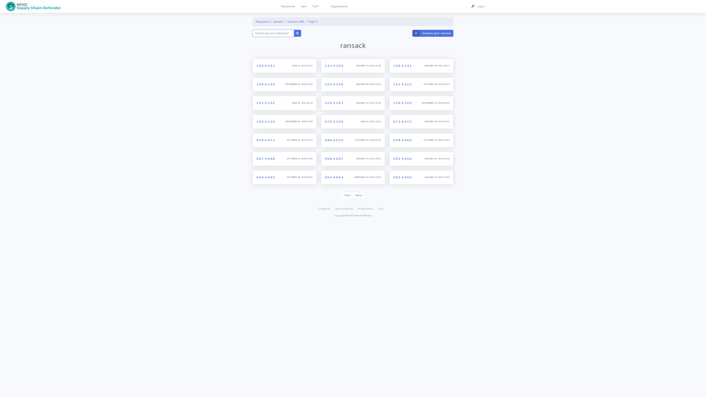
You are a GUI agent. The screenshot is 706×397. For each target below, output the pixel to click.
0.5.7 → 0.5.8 (265, 159)
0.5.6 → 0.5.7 (334, 159)
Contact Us (324, 208)
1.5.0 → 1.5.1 (265, 66)
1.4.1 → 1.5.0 (334, 66)
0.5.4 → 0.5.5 (265, 177)
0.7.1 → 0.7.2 (402, 122)
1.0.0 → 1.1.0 (265, 122)
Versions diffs (295, 22)
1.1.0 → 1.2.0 (402, 103)
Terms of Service (344, 208)
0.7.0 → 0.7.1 (265, 140)
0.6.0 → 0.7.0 (334, 140)
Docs (381, 208)
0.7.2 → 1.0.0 (334, 122)
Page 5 (313, 22)
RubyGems (263, 22)
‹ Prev (347, 195)
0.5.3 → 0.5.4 (334, 177)
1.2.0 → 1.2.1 (334, 103)
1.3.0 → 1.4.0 (265, 84)
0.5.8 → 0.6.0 (402, 140)
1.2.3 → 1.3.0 (334, 84)
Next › (359, 195)
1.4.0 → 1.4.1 (402, 66)
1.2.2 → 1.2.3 (402, 84)
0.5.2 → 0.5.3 (402, 177)
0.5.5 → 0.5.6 (402, 159)
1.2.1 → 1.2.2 (265, 103)
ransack (278, 22)
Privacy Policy (365, 208)
